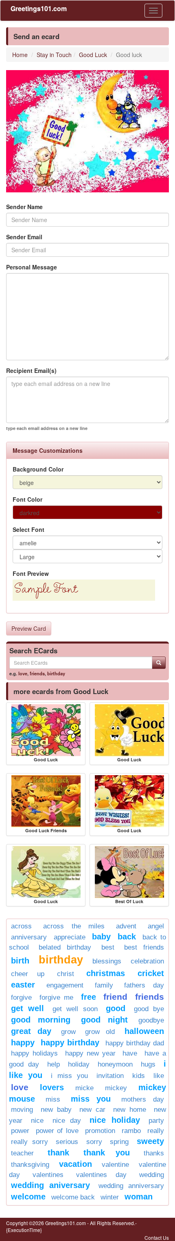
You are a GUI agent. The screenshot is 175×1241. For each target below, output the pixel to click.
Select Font (28, 529)
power (20, 1131)
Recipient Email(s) (31, 370)
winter (110, 1197)
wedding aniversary (50, 1185)
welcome (28, 1196)
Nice (37, 1120)
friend (115, 996)
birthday (56, 673)
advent (126, 926)
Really (155, 1131)
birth (20, 960)
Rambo (131, 1131)
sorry (94, 1142)
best (107, 947)
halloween (144, 1031)
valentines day (101, 1175)
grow (68, 1032)
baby (101, 936)
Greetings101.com (39, 8)
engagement (64, 985)
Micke (84, 1088)
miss (53, 1099)
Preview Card (28, 628)
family (104, 985)
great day (31, 1031)
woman (139, 1196)
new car (92, 1109)
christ (65, 974)
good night (104, 1019)
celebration (147, 961)
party (156, 1120)
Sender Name (24, 207)
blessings (106, 961)
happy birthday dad (134, 1043)
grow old (100, 1032)
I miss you (69, 1076)
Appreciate (69, 937)
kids (138, 1076)
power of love (57, 1131)
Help (53, 1064)
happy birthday (70, 1042)
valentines (48, 1175)
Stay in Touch (54, 55)
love (22, 673)
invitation (110, 1076)
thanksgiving (30, 1164)
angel (156, 926)
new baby (56, 1109)
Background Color (38, 469)
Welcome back (73, 1197)
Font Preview (31, 573)
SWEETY (150, 1141)
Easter (23, 984)
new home (129, 1109)
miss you (91, 1098)
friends (37, 673)
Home (20, 55)
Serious (67, 1142)
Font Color (27, 499)
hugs (148, 1064)
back (127, 936)
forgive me (56, 997)
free (88, 996)
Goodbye (151, 1020)
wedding (151, 1175)
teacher (22, 1153)
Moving (22, 1109)
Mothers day (142, 1099)
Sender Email (24, 237)
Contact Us (156, 1237)
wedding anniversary (131, 1186)
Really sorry (29, 1142)
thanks (154, 1153)
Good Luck (93, 55)
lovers (52, 1087)
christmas (105, 973)
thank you (106, 1152)
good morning (40, 1019)
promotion (100, 1131)
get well (27, 1008)
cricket (151, 973)
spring (119, 1142)
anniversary (29, 937)
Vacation (75, 1163)
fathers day (144, 985)
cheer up (27, 974)
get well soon (75, 1009)
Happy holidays (34, 1053)
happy (23, 1042)
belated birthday (65, 947)
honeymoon (115, 1064)
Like (158, 1076)
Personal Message (31, 267)
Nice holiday (115, 1119)
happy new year (90, 1053)
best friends (144, 947)
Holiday (79, 1064)
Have (129, 1053)
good (115, 1008)
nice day (66, 1120)
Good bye (149, 1009)
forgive (21, 997)
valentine (115, 1164)
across (21, 926)
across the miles (74, 926)
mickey (116, 1088)
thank (58, 1152)
